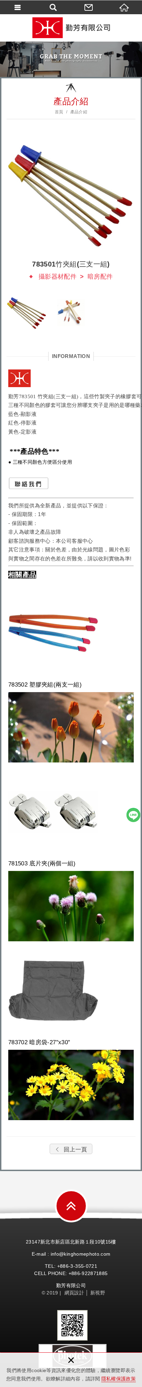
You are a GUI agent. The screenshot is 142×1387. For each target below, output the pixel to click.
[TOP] (71, 1205)
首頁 (59, 112)
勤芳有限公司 (71, 27)
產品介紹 (78, 112)
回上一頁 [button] (75, 1149)
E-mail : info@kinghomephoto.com (71, 1254)
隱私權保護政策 (118, 1378)
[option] (71, 194)
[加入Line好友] (133, 815)
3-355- (77, 1266)
